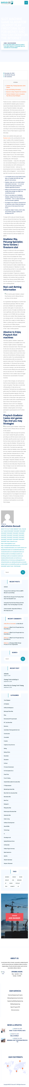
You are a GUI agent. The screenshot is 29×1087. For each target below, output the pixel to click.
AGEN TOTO (4, 529)
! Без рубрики (7, 700)
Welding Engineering (15, 1004)
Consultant (6, 737)
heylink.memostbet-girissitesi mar (12, 781)
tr (4, 833)
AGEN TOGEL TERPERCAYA (13, 566)
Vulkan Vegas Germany (9, 848)
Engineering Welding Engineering (15, 1001)
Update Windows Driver (9, 841)
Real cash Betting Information (13, 89)
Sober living (7, 818)
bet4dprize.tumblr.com (16, 554)
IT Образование (7, 785)
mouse (11, 883)
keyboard (19, 880)
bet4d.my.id (18, 558)
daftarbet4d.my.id (5, 560)
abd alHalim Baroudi (9, 75)
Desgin (20, 877)
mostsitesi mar (7, 796)
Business (6, 726)
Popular (18, 883)
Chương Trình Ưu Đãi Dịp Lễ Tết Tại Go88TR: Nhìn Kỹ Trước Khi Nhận (14, 591)
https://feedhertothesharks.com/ (9, 547)
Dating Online (7, 752)
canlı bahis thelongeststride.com (12, 729)
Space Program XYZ (15, 1007)
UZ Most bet (6, 844)
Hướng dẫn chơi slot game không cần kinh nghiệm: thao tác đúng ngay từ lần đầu (14, 603)
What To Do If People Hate (17, 1030)
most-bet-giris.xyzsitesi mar (10, 792)
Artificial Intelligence (8, 707)
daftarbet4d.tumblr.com (17, 562)
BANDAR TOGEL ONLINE (20, 529)
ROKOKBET (11, 531)
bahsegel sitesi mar (8, 711)
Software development (9, 822)
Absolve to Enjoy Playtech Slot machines (16, 92)
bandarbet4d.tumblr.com (7, 549)
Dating (5, 748)
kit (5, 883)
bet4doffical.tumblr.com (16, 564)
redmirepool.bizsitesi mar (10, 811)
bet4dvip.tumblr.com (6, 554)
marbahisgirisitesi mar (9, 789)
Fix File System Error (8, 770)
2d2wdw (6, 586)
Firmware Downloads (9, 767)
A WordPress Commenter (10, 623)
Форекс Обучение (8, 863)
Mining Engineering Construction (15, 998)
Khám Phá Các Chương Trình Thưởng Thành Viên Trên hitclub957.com (14, 597)
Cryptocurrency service (9, 744)
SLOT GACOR (4, 531)
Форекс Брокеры (8, 859)
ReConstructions (15, 1010)
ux (18, 886)
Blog (5, 715)
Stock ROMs (6, 826)
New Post (6, 800)
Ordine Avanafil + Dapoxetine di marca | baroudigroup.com (13, 609)
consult (14, 877)
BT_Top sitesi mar (8, 722)
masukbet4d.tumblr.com (18, 551)
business (7, 877)
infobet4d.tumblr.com (6, 562)
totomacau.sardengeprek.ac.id (17, 560)
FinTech (5, 763)
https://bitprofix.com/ (12, 541)
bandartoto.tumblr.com (17, 556)
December (6, 755)
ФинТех (5, 856)
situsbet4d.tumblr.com (6, 551)
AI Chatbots (6, 703)
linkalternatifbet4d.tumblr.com (8, 558)
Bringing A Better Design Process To (17, 1041)
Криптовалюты (7, 852)
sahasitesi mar (7, 815)
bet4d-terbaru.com (22, 547)
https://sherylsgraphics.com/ (8, 543)
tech (6, 886)
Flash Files (6, 774)
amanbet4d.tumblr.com (18, 549)
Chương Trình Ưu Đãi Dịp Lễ (11, 679)
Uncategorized (7, 837)
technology (6, 830)
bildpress (6, 627)
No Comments (8, 76)
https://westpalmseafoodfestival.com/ (10, 545)
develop (7, 880)
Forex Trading (7, 778)
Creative (6, 741)
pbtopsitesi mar (7, 807)
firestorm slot (6, 138)
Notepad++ (6, 804)
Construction (7, 733)
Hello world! (20, 623)
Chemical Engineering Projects (15, 995)
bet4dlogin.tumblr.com (6, 556)
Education (6, 759)
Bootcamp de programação (10, 718)
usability (12, 886)
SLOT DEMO (10, 529)
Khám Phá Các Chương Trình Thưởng (14, 685)
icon (13, 880)
